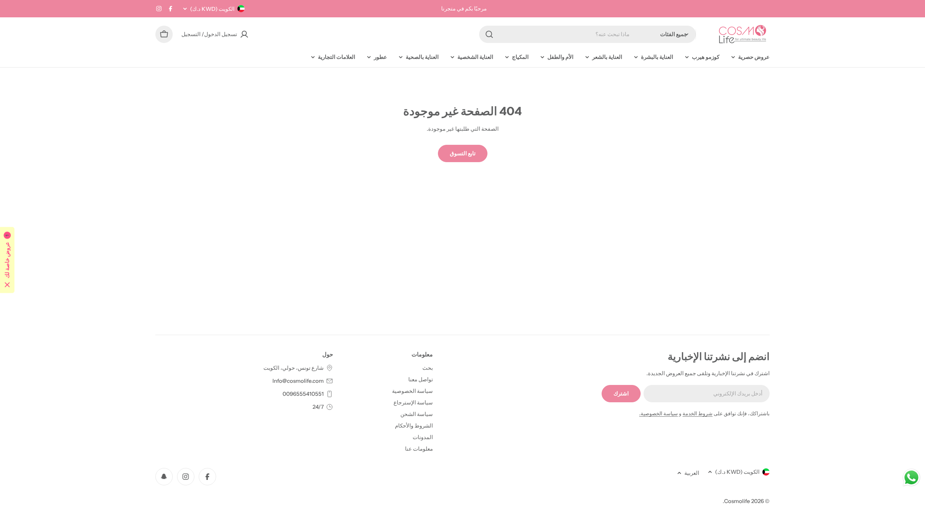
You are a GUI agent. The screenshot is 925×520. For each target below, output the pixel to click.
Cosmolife (737, 501)
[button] (7, 260)
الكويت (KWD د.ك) (212, 8)
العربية (691, 472)
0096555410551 (303, 393)
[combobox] (587, 34)
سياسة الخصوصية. (658, 413)
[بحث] (489, 34)
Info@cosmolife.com (298, 380)
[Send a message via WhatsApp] (911, 478)
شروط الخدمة (698, 413)
